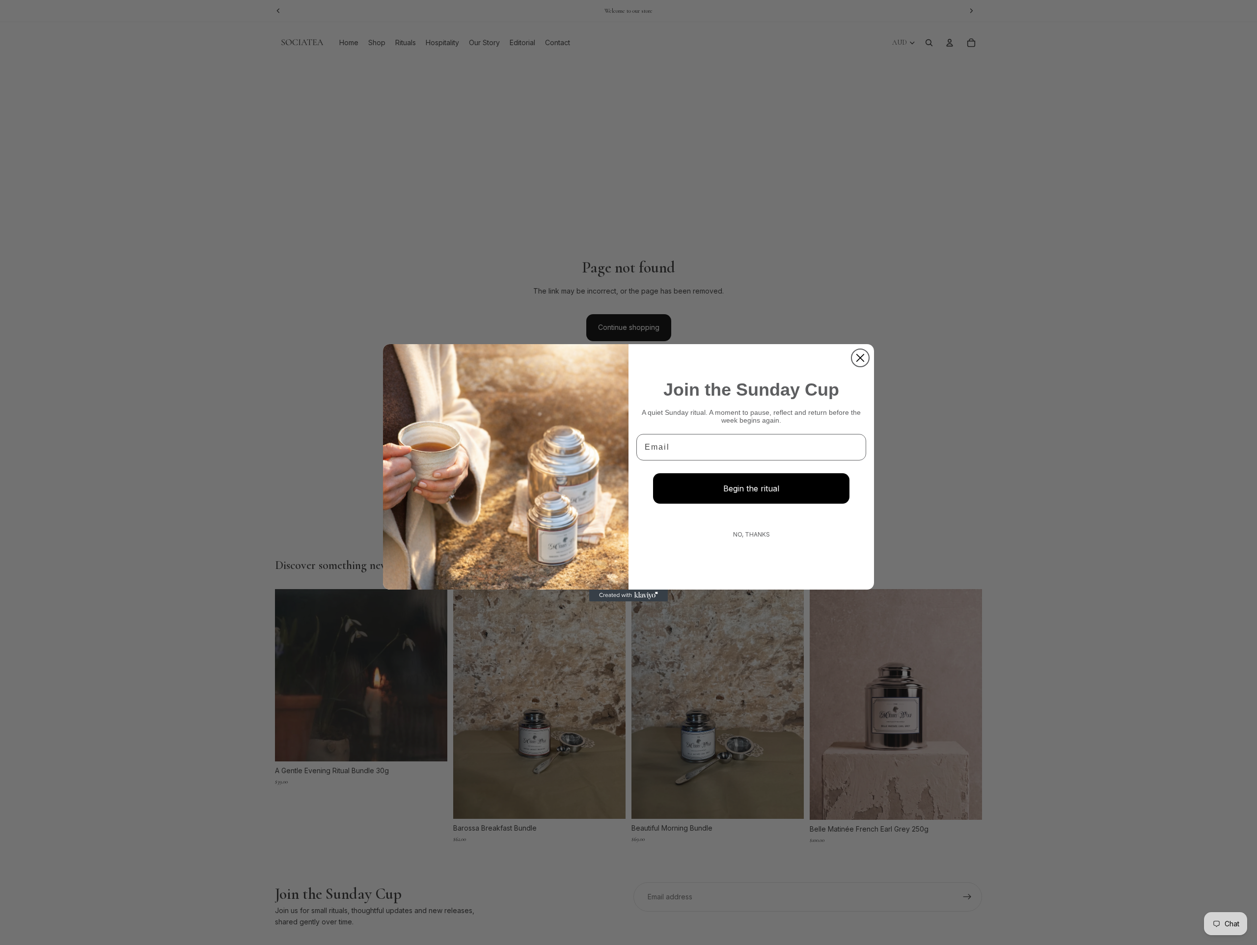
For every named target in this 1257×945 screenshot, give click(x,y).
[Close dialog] (860, 358)
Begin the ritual (751, 488)
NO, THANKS (751, 534)
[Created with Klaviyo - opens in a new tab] (628, 595)
